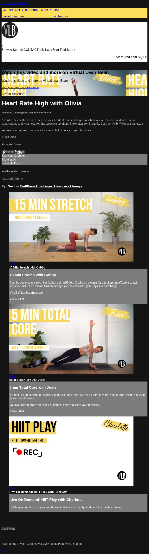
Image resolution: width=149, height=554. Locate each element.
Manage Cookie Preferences (55, 543)
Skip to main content (14, 3)
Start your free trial (13, 87)
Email (21, 152)
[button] (3, 46)
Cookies (32, 543)
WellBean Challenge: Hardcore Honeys (23, 112)
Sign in (71, 49)
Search (18, 49)
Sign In (142, 57)
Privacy (22, 543)
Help (5, 543)
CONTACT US (33, 49)
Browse (7, 49)
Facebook (8, 152)
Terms (12, 543)
